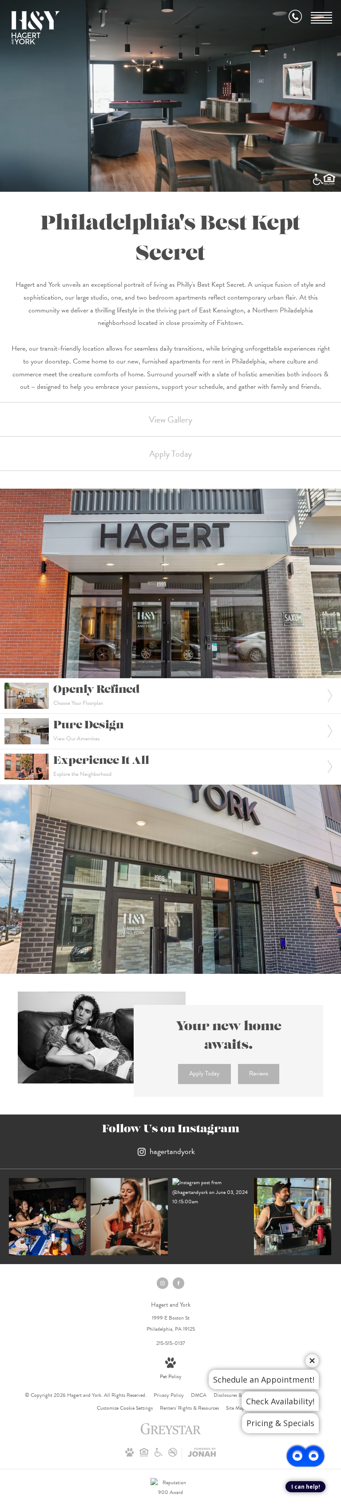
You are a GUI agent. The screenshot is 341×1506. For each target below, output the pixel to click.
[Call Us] (295, 18)
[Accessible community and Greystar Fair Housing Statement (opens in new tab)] (159, 1455)
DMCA (198, 1395)
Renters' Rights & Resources (189, 1408)
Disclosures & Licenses (237, 1395)
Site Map (235, 1408)
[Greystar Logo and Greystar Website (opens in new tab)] (171, 1434)
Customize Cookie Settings (125, 1408)
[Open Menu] (321, 18)
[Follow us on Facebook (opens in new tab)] (178, 1283)
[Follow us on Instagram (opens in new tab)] (162, 1283)
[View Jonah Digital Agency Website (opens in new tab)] (202, 1454)
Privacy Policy (169, 1395)
